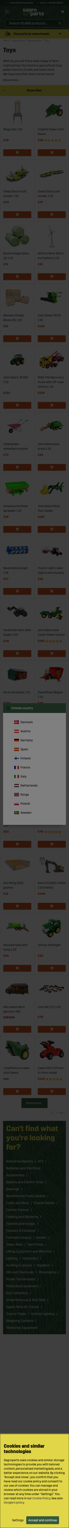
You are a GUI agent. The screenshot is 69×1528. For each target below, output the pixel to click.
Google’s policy (14, 1502)
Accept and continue (42, 1520)
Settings (18, 1520)
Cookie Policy (41, 1498)
